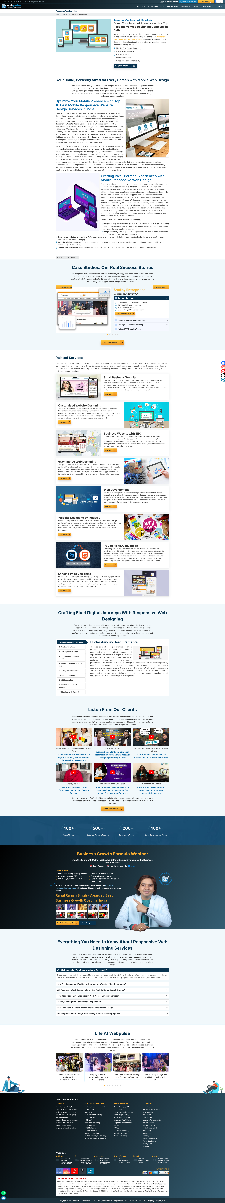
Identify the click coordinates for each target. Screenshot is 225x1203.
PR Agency (118, 1109)
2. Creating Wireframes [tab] (67, 647)
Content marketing (92, 1133)
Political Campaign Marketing (95, 1136)
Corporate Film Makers (122, 1120)
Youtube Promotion (92, 1117)
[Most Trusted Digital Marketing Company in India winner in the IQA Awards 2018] (103, 907)
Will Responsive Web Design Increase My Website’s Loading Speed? (88, 1013)
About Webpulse (149, 1107)
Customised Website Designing (67, 1109)
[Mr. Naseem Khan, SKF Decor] (112, 772)
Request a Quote (122, 66)
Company (196, 6)
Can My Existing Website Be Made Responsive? (79, 1002)
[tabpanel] (129, 658)
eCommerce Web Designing (66, 1115)
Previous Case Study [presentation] (65, 287)
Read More (108, 394)
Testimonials (147, 1117)
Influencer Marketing (121, 1130)
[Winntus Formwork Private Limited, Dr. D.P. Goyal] (74, 737)
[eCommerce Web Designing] (146, 471)
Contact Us (147, 1133)
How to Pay (147, 1130)
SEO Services (89, 1109)
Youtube (75, 1172)
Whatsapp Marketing (92, 1123)
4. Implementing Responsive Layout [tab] (70, 657)
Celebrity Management (122, 1133)
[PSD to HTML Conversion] (78, 555)
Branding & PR (171, 6)
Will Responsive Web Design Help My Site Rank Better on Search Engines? (91, 990)
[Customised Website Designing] (146, 415)
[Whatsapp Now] (3, 1193)
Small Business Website (64, 1107)
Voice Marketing (91, 1130)
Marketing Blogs (149, 1125)
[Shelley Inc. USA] (74, 772)
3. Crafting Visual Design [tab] (68, 651)
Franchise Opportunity (189, 1)
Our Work (207, 6)
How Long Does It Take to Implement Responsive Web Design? (86, 1008)
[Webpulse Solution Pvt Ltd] (12, 6)
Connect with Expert (124, 314)
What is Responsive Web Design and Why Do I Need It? (82, 970)
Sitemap (146, 1146)
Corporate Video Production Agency (124, 1124)
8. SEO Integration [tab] (66, 680)
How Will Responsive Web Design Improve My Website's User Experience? (91, 984)
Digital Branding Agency (122, 1117)
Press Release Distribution (123, 1112)
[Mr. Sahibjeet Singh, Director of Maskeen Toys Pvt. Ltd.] (151, 737)
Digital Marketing (155, 6)
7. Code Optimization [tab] (67, 675)
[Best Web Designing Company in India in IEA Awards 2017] (71, 907)
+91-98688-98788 (170, 2)
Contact (218, 6)
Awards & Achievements (152, 1120)
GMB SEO (88, 1112)
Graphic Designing (120, 1136)
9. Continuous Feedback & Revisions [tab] (69, 686)
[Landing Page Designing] (146, 583)
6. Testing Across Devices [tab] (69, 671)
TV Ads (116, 1128)
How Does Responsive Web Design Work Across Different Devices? (88, 996)
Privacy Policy (148, 1144)
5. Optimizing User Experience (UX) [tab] (70, 665)
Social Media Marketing (93, 1115)
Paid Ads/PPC (90, 1120)
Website (140, 6)
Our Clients (147, 1115)
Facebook (59, 1172)
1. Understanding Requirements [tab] (71, 642)
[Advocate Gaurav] (112, 737)
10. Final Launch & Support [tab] (69, 692)
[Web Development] (78, 499)
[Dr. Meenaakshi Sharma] (151, 772)
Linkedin (90, 1172)
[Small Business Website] (78, 387)
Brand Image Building (121, 1115)
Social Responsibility (150, 1128)
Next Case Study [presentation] (160, 287)
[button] (141, 298)
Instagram (67, 1172)
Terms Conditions (149, 1141)
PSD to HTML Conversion (65, 1123)
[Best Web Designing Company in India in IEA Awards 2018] (82, 907)
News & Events (148, 1123)
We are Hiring (205, 2)
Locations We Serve (150, 1138)
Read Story (86, 923)
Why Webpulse (148, 1112)
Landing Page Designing (64, 1125)
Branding (146, 1136)
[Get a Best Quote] (3, 1198)
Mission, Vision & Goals (151, 1109)
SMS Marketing (90, 1128)
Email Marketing (91, 1125)
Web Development (62, 1117)
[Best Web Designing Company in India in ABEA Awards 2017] (60, 907)
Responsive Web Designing (66, 1128)
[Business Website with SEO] (78, 443)
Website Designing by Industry (67, 1120)
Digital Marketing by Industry (95, 1138)
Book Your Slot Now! (65, 923)
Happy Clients (72, 257)
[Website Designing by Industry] (146, 527)
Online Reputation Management (125, 1107)
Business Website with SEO (66, 1112)
